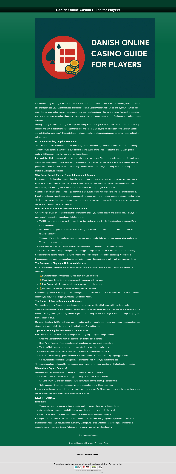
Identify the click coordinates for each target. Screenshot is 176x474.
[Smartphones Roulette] (76, 459)
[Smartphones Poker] (110, 459)
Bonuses (81, 443)
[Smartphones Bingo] (88, 459)
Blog (106, 443)
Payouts (89, 443)
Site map (98, 443)
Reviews (72, 443)
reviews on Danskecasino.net (63, 116)
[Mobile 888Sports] (99, 459)
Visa (124, 238)
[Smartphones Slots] (65, 459)
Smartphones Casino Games (87, 454)
